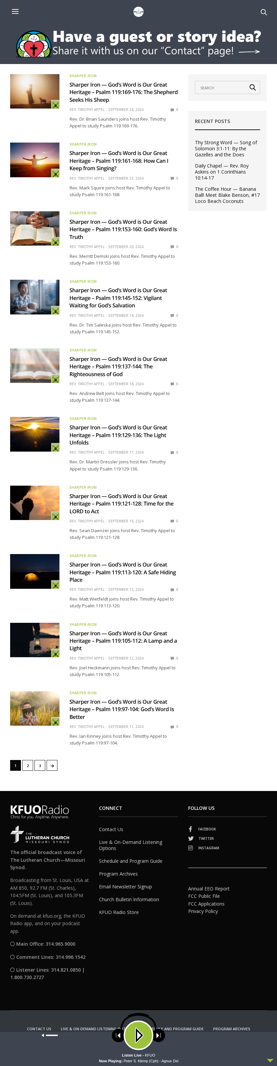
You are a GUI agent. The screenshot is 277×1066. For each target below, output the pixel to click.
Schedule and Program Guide (130, 861)
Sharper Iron (83, 76)
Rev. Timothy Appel (87, 109)
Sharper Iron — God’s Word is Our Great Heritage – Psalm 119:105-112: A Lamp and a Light (123, 641)
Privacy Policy (203, 911)
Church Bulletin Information (129, 899)
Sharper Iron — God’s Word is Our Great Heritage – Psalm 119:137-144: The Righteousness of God (118, 366)
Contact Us (111, 829)
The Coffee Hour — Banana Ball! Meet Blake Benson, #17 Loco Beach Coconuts (227, 195)
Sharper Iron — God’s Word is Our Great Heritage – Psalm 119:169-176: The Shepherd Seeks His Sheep (124, 92)
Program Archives (118, 874)
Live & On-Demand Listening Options (130, 845)
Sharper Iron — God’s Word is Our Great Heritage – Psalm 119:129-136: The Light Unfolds (118, 435)
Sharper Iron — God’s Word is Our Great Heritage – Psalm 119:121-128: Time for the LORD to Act (122, 503)
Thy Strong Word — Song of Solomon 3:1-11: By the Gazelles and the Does (226, 149)
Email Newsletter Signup (125, 886)
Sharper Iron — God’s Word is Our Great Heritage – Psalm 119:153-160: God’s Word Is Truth (123, 229)
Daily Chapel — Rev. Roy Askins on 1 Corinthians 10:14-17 (222, 172)
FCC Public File (204, 896)
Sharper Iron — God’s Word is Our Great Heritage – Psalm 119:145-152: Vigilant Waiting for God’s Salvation (118, 297)
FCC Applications (206, 904)
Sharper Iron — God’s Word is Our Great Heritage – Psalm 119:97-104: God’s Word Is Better (122, 709)
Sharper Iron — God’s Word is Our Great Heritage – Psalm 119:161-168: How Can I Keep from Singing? (119, 160)
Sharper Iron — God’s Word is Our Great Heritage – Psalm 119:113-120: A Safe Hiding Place (123, 572)
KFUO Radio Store (119, 912)
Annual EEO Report (209, 888)
